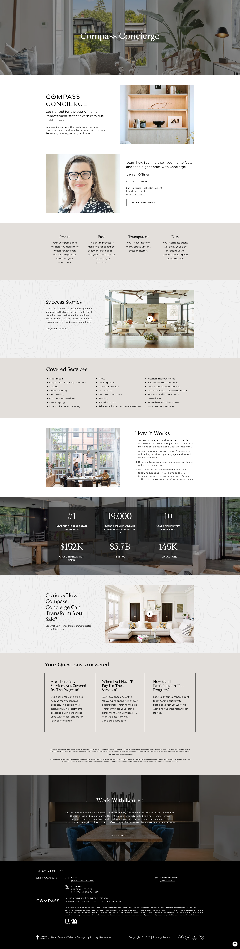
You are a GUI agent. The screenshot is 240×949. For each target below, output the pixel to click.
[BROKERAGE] (201, 937)
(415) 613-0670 (137, 194)
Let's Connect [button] (120, 835)
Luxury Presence (100, 937)
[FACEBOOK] (181, 937)
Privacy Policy (161, 937)
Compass (153, 908)
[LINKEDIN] (187, 937)
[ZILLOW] (194, 937)
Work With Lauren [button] (143, 203)
